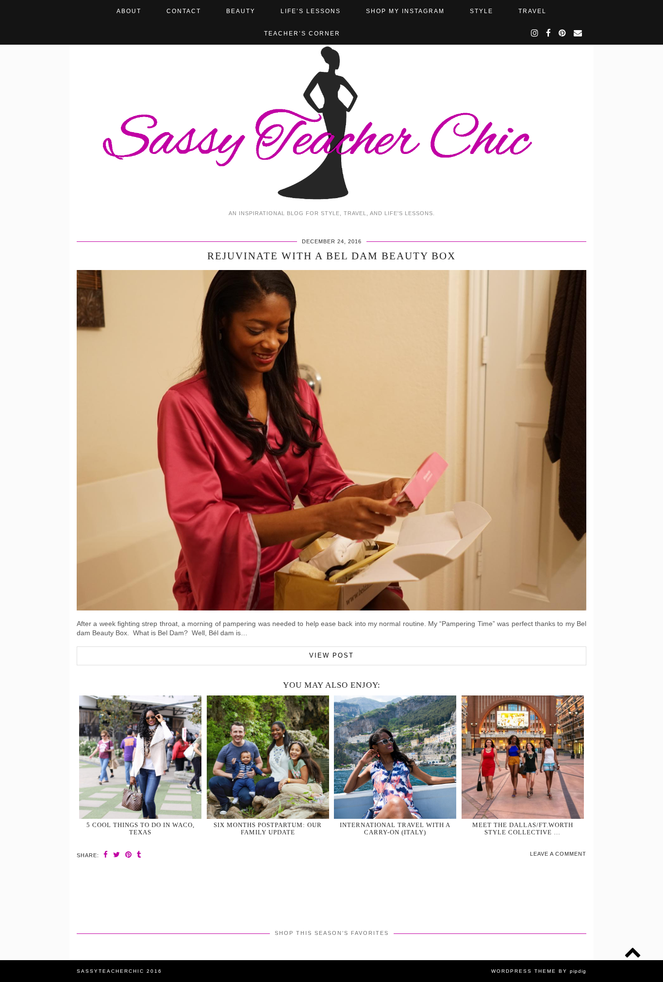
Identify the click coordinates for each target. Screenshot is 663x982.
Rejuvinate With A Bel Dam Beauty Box (331, 256)
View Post (331, 655)
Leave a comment (558, 854)
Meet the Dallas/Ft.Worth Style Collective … (522, 828)
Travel (532, 11)
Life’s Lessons (311, 11)
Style (481, 11)
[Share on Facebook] (106, 854)
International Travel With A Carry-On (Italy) (395, 828)
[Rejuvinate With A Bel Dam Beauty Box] (331, 608)
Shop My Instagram (405, 11)
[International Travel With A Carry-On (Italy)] (395, 757)
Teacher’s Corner (302, 33)
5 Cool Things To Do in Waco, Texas (140, 828)
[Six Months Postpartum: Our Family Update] (268, 757)
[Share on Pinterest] (128, 854)
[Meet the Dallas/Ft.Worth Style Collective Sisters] (523, 757)
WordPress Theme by (538, 971)
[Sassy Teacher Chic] (331, 102)
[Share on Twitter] (117, 854)
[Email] (578, 33)
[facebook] (549, 33)
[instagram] (535, 33)
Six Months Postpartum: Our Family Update (268, 828)
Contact (183, 11)
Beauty (240, 11)
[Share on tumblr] (139, 854)
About (128, 11)
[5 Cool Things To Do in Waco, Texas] (140, 757)
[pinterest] (563, 33)
